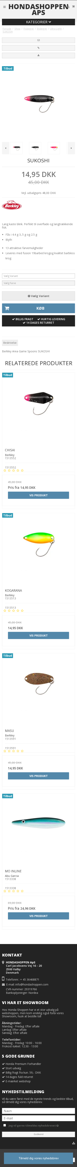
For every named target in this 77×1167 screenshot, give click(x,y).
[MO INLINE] (38, 830)
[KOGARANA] (38, 549)
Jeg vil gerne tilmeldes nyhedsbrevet (41, 1125)
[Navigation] (4, 6)
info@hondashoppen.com (31, 984)
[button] (38, 40)
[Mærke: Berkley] (12, 210)
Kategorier (37, 22)
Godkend (38, 1134)
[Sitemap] (73, 1143)
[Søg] (68, 6)
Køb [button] (40, 308)
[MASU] (38, 689)
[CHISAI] (38, 409)
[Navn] (38, 1110)
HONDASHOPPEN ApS (38, 9)
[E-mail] (38, 1118)
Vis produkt (38, 495)
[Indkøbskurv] (73, 6)
